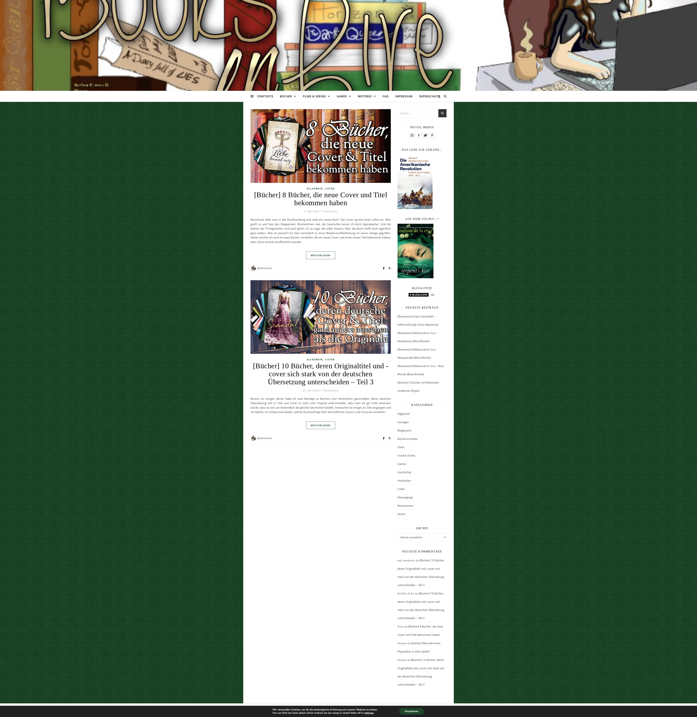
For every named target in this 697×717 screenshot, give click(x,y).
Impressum (404, 96)
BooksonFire (264, 268)
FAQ (386, 96)
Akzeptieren (411, 711)
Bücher (286, 96)
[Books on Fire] (348, 43)
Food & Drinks (406, 455)
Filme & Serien (314, 96)
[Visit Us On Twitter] (425, 135)
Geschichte (404, 472)
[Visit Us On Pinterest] (432, 135)
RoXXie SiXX (406, 593)
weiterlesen (321, 255)
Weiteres (365, 96)
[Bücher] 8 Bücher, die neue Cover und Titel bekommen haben (320, 199)
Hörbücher (404, 480)
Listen (330, 188)
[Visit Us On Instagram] (412, 135)
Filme (401, 447)
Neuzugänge (405, 497)
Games (342, 96)
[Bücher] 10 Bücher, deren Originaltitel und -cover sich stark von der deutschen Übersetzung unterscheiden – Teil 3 (320, 374)
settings (369, 713)
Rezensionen (405, 505)
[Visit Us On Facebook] (418, 135)
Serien (401, 514)
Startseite (265, 96)
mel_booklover (406, 560)
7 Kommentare (329, 211)
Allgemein (315, 188)
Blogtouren (404, 430)
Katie (401, 626)
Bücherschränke (408, 439)
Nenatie (402, 643)
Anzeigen (403, 422)
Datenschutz (429, 96)
